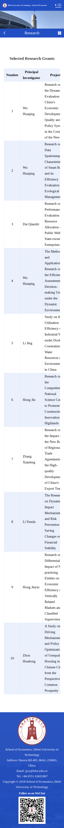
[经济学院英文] (25, 5)
